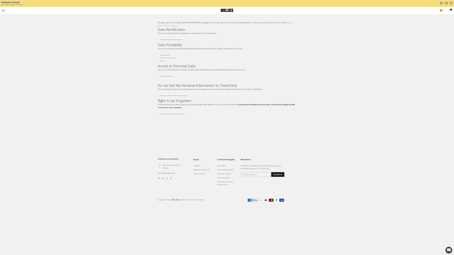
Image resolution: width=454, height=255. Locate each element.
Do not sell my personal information (173, 95)
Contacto (196, 166)
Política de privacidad (225, 170)
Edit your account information (171, 39)
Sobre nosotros (199, 174)
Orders (162, 60)
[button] (442, 10)
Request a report (166, 75)
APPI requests (165, 54)
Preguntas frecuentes (201, 170)
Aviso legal (221, 166)
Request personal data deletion (172, 113)
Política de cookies (224, 174)
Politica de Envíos (223, 178)
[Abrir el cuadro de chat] (448, 250)
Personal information (168, 57)
